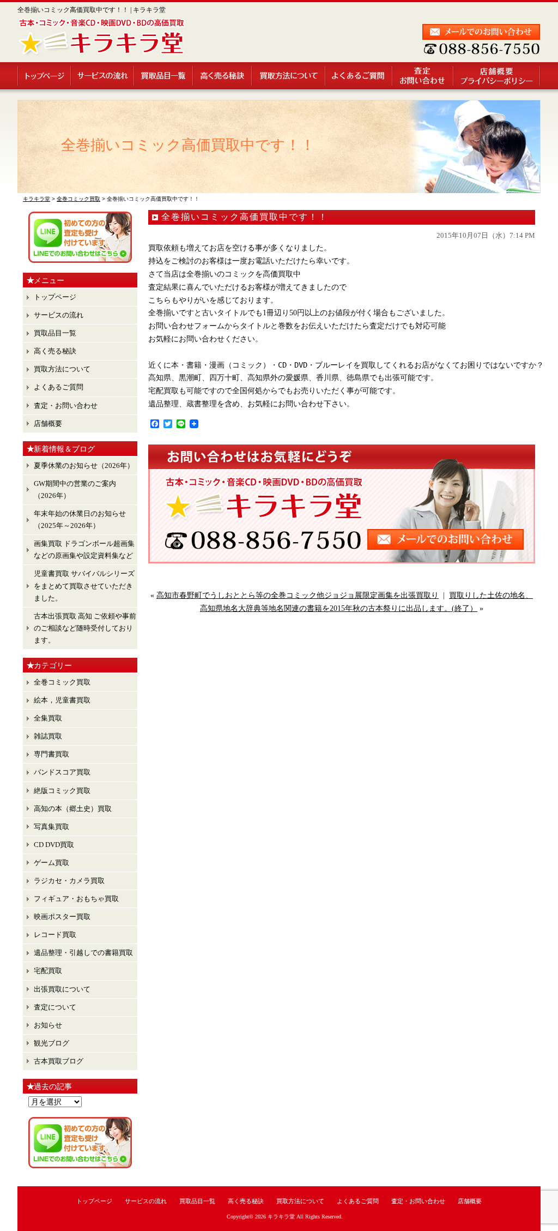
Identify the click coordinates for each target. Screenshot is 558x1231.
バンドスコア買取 (62, 772)
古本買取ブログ (58, 1061)
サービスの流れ (103, 75)
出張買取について (62, 989)
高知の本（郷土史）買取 (73, 808)
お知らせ (48, 1025)
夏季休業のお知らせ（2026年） (84, 465)
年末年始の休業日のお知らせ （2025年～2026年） (80, 519)
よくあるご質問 (359, 75)
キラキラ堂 (281, 1217)
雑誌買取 (48, 736)
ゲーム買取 (51, 862)
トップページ (44, 75)
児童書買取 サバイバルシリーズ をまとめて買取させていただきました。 (84, 585)
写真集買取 (51, 826)
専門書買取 (51, 754)
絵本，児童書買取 (62, 700)
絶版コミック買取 (62, 790)
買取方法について (289, 75)
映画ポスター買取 (62, 916)
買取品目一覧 (164, 75)
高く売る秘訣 (222, 75)
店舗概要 (497, 75)
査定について (55, 1007)
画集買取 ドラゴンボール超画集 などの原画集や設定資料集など (84, 549)
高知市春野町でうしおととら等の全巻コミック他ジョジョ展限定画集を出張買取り (297, 595)
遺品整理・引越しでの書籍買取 (83, 952)
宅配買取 (48, 970)
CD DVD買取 (54, 844)
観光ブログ (51, 1043)
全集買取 (48, 718)
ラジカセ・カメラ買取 (69, 880)
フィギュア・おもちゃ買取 (76, 898)
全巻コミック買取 (62, 682)
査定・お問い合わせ (423, 75)
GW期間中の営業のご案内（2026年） (75, 489)
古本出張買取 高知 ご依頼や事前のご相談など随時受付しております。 (85, 628)
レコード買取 (55, 934)
